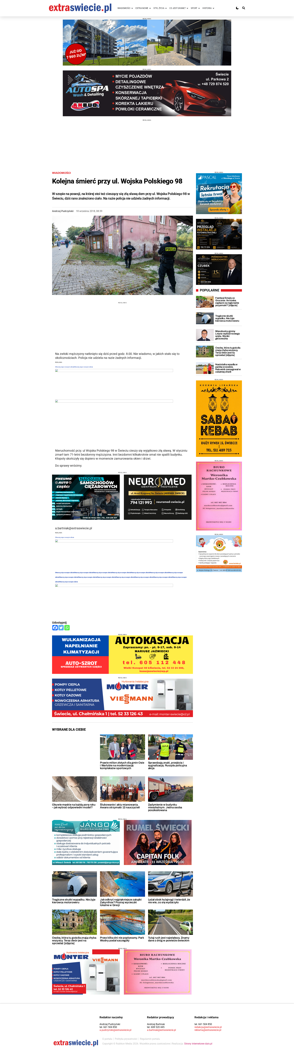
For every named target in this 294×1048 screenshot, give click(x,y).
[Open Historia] (213, 8)
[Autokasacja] (122, 654)
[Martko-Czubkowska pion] (219, 496)
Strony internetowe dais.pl (198, 1043)
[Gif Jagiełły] (147, 43)
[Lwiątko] (219, 553)
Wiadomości (61, 172)
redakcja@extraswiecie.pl (208, 1027)
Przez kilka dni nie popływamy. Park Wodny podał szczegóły (122, 939)
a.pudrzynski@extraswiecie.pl (115, 1030)
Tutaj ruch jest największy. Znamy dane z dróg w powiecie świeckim (168, 939)
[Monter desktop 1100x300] (122, 698)
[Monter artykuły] (86, 971)
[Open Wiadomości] (132, 8)
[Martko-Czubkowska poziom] (158, 971)
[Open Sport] (199, 8)
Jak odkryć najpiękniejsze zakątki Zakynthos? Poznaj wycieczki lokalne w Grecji (120, 902)
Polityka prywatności (126, 1038)
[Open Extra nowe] (150, 8)
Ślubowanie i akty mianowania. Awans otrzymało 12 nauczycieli (120, 806)
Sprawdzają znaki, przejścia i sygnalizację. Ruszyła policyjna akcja (167, 765)
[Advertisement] (147, 142)
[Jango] (86, 842)
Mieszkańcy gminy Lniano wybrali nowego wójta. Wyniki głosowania (227, 335)
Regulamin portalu (150, 1038)
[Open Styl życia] (166, 8)
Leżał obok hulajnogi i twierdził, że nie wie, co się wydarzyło (169, 901)
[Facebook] (55, 627)
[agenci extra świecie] (219, 269)
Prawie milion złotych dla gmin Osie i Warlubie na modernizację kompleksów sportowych (122, 765)
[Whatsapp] (67, 627)
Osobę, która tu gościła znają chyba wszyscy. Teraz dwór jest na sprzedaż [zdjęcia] (74, 940)
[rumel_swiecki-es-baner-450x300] (158, 842)
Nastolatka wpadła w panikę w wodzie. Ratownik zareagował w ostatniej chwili (228, 368)
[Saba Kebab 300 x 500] (219, 418)
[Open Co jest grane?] (187, 8)
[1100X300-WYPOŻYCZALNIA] (147, 93)
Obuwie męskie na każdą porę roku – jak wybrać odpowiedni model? (73, 806)
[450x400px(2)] (219, 193)
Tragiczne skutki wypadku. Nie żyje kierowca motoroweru (73, 901)
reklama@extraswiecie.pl (207, 1030)
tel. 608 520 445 (155, 1027)
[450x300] (86, 497)
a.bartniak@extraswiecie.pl (161, 1030)
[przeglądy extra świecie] (219, 234)
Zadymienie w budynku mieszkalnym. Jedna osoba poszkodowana (165, 807)
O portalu (107, 1038)
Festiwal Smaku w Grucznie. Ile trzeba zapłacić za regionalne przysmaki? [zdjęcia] (227, 302)
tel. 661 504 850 (108, 1027)
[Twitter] (61, 627)
